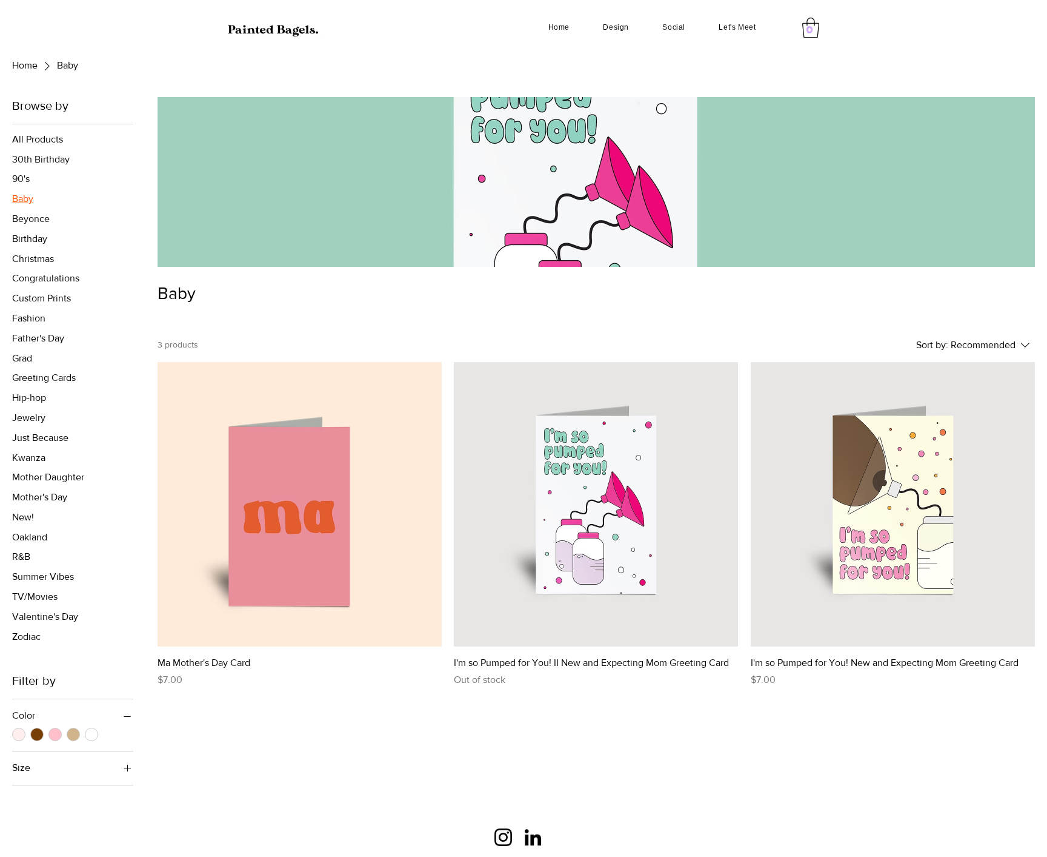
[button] (810, 28)
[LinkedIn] (533, 837)
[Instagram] (503, 837)
